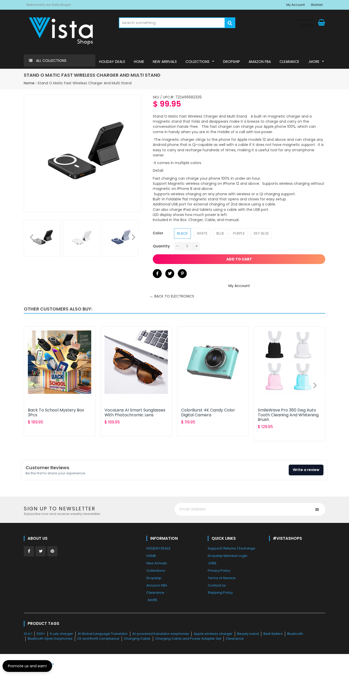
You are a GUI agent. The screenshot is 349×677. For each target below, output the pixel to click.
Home (29, 83)
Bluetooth (295, 633)
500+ (41, 633)
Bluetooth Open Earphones (50, 638)
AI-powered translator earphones (160, 633)
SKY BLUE (261, 233)
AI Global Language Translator (103, 633)
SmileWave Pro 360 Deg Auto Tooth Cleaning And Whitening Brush (288, 414)
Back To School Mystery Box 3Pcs (56, 412)
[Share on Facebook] (157, 273)
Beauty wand (248, 633)
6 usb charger (61, 633)
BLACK (182, 233)
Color (158, 233)
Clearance (235, 638)
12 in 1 (28, 633)
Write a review (306, 469)
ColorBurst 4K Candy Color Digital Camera (208, 412)
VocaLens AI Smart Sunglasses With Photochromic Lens (134, 412)
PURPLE (239, 233)
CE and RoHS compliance (98, 638)
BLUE (220, 233)
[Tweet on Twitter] (169, 273)
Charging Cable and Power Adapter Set (188, 638)
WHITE (202, 233)
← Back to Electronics (172, 296)
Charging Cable (137, 638)
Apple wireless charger (213, 633)
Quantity (161, 246)
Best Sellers (273, 633)
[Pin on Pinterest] (182, 273)
